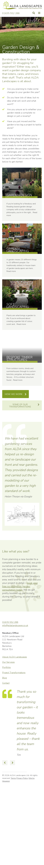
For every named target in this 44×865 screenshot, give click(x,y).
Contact (6, 683)
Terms (13, 813)
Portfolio (6, 667)
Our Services (8, 662)
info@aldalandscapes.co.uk (15, 625)
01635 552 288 (11, 13)
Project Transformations (13, 672)
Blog (4, 677)
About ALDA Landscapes (14, 656)
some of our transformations (20, 405)
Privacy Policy (22, 813)
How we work (13, 394)
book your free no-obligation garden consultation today (20, 586)
